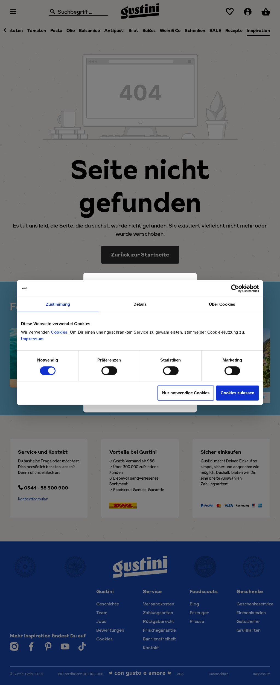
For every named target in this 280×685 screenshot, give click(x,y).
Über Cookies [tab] (222, 304)
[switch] (109, 370)
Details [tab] (140, 304)
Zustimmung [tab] (58, 304)
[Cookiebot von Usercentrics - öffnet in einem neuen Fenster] (235, 288)
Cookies (59, 332)
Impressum (32, 338)
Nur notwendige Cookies (185, 392)
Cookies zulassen (237, 392)
